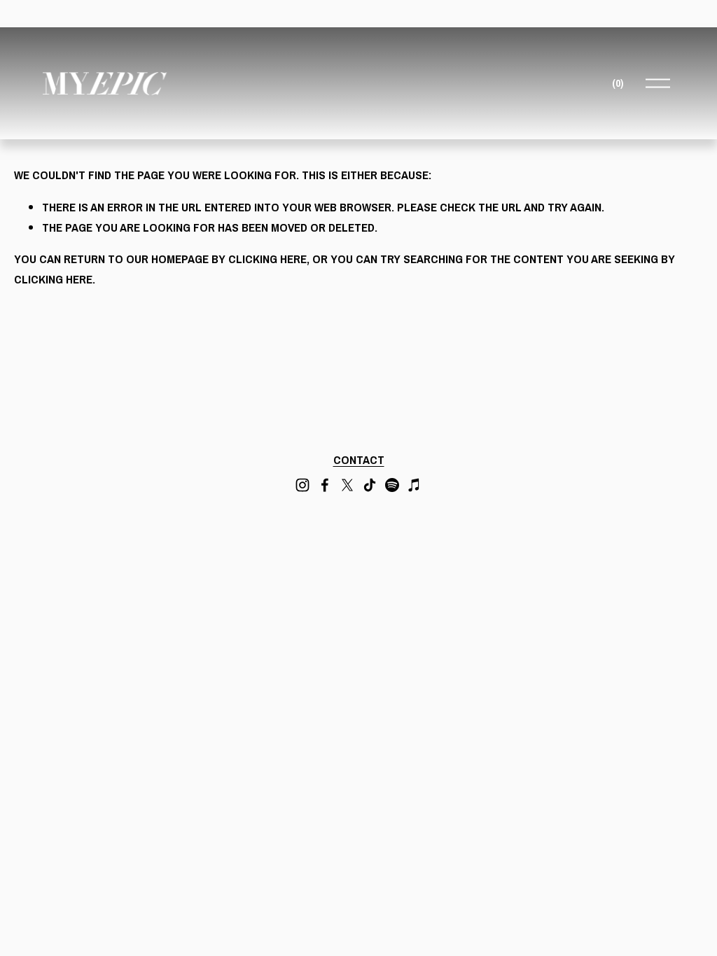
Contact (358, 459)
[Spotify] (392, 485)
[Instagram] (302, 485)
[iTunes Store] (415, 485)
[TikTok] (370, 485)
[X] (347, 485)
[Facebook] (325, 485)
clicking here (267, 259)
